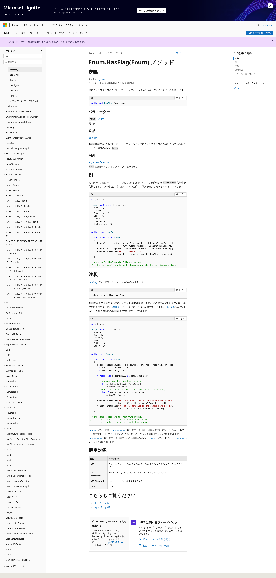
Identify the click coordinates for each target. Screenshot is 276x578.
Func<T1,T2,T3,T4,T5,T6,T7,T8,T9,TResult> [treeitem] (24, 234)
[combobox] (22, 56)
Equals (115, 306)
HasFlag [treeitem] (14, 69)
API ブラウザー (113, 53)
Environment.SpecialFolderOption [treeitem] (22, 116)
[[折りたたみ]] (42, 50)
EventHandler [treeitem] (12, 132)
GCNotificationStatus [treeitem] (16, 328)
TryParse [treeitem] (14, 95)
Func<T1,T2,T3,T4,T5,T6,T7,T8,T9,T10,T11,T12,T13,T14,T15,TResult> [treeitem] (24, 287)
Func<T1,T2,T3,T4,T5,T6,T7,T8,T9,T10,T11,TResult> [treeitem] (24, 251)
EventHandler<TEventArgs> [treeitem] (19, 137)
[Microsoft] (5, 25)
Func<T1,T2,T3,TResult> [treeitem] (17, 200)
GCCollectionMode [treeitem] (14, 307)
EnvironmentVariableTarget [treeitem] (19, 122)
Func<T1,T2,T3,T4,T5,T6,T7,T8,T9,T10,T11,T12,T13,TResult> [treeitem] (24, 269)
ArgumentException (99, 162)
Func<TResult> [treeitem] (13, 185)
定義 (237, 58)
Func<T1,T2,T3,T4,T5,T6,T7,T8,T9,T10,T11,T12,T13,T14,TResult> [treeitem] (24, 278)
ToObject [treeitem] (14, 85)
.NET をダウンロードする (259, 33)
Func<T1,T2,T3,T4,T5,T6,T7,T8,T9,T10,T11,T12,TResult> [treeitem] (24, 260)
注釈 (237, 65)
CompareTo (180, 438)
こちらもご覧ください (245, 73)
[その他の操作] (184, 53)
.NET (100, 53)
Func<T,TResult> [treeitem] (13, 190)
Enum (101, 118)
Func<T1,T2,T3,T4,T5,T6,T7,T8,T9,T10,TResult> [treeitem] (24, 243)
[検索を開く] (258, 25)
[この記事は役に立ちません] (238, 88)
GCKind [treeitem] (9, 318)
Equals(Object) (102, 507)
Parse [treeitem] (13, 80)
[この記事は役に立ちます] (235, 88)
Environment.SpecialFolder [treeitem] (19, 111)
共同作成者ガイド (108, 544)
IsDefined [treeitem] (15, 74)
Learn (92, 53)
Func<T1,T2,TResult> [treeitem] (15, 195)
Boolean (93, 137)
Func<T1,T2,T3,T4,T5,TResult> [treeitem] (19, 211)
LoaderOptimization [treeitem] (15, 528)
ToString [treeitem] (14, 90)
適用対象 (239, 69)
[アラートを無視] (270, 5)
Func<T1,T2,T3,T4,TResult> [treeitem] (18, 206)
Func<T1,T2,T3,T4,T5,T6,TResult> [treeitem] (21, 216)
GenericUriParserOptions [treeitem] (18, 339)
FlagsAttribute (119, 430)
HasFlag (93, 282)
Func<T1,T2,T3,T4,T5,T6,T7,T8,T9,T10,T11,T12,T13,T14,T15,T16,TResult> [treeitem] (24, 295)
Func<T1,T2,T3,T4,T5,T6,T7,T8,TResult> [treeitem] (24, 227)
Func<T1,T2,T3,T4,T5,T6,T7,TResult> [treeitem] (22, 221)
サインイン (267, 25)
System (101, 79)
